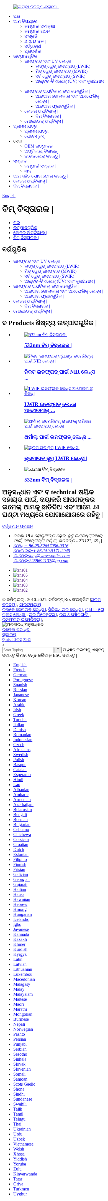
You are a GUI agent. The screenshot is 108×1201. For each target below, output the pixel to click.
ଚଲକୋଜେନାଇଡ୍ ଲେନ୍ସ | (24, 609)
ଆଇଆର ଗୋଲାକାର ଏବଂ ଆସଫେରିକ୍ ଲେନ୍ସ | (63, 291)
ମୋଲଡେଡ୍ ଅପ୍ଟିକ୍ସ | (43, 121)
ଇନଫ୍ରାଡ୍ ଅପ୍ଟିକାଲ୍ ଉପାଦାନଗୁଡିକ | (57, 91)
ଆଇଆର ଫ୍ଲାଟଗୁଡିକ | (55, 106)
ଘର (16, 16)
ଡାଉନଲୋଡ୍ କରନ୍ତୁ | (42, 156)
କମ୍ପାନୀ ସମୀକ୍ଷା (39, 26)
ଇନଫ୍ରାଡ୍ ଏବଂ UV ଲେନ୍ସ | (48, 61)
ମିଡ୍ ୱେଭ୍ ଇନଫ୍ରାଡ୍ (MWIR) (61, 71)
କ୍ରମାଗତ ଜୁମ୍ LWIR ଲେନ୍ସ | (55, 458)
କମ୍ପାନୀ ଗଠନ (37, 31)
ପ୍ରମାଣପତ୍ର (25, 126)
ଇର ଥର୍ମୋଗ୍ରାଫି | (74, 614)
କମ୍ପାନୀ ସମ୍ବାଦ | (40, 166)
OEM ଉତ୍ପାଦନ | (39, 146)
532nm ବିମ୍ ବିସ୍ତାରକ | (48, 345)
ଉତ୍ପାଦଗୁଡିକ (25, 56)
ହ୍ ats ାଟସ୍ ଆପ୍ (16, 639)
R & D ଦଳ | (35, 41)
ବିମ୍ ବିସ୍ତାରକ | (48, 116)
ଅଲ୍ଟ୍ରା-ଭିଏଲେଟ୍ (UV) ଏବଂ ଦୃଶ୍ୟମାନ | (59, 281)
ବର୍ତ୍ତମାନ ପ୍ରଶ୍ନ (17, 526)
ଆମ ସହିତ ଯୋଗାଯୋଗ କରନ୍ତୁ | (40, 176)
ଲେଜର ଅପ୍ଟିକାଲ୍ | (41, 111)
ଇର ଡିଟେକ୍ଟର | (43, 614)
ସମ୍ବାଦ (20, 161)
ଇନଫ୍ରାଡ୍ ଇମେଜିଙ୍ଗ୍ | (22, 619)
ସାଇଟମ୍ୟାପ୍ (30, 604)
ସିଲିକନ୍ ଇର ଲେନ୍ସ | (65, 609)
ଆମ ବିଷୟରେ (25, 21)
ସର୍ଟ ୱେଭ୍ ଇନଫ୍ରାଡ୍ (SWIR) (60, 76)
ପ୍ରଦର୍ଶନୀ (32, 51)
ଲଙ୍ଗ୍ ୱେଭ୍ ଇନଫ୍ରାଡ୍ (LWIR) (62, 66)
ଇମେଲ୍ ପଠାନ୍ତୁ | (16, 629)
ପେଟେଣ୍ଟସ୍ (34, 136)
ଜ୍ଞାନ (27, 171)
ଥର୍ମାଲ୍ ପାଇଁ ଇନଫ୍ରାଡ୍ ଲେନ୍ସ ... (58, 437)
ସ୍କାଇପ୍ (9, 634)
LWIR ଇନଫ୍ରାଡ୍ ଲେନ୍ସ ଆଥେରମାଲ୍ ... (50, 407)
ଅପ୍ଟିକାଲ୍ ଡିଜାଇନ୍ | (41, 151)
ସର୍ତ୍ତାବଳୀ (32, 46)
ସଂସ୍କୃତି (30, 36)
